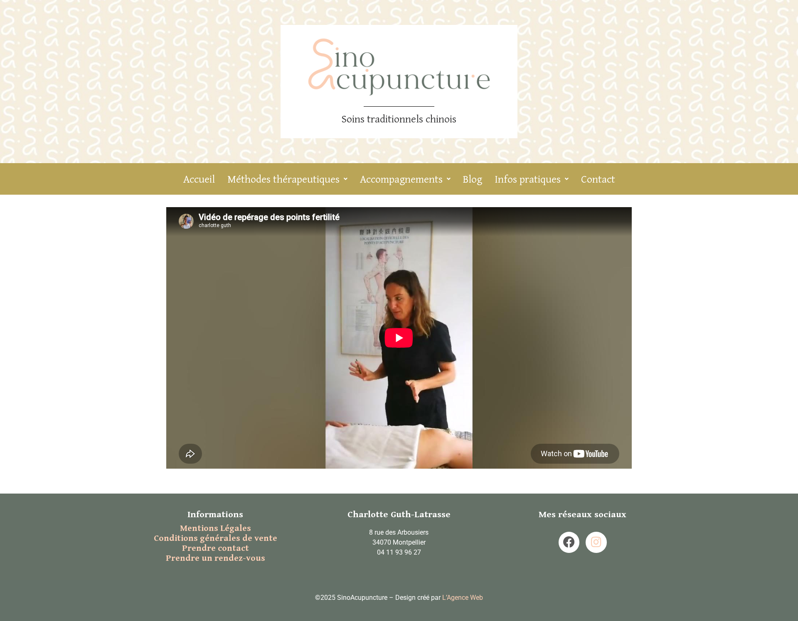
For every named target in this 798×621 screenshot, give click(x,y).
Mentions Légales (215, 528)
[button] (287, 179)
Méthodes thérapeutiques (283, 179)
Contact (598, 179)
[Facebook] (569, 542)
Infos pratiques (528, 179)
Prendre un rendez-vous (215, 558)
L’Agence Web (462, 597)
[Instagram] (596, 542)
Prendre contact (215, 548)
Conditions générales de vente (215, 538)
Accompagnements (401, 179)
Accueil (199, 179)
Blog (472, 179)
